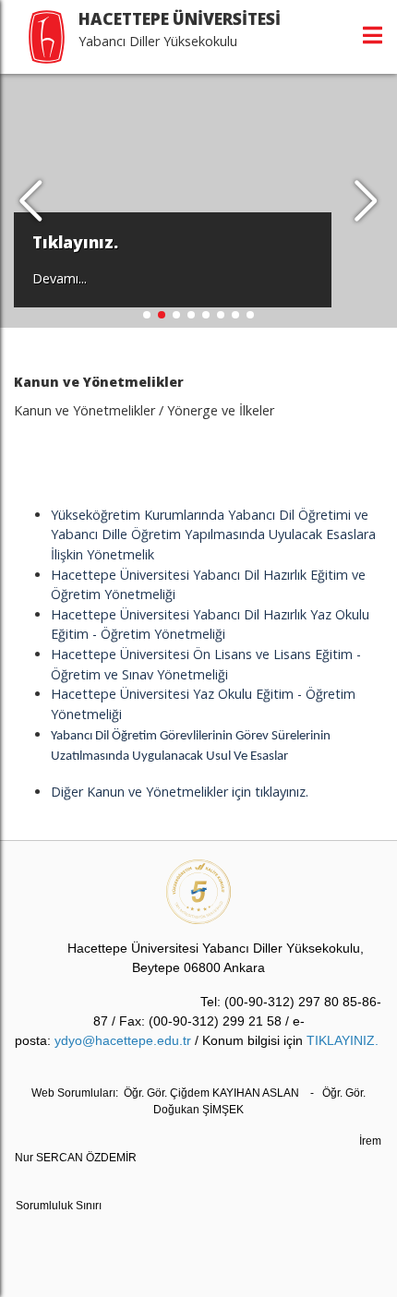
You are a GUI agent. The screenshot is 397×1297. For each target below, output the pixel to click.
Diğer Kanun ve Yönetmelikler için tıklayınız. (179, 791)
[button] (366, 201)
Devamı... (59, 278)
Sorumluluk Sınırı (59, 1205)
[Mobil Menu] (372, 35)
